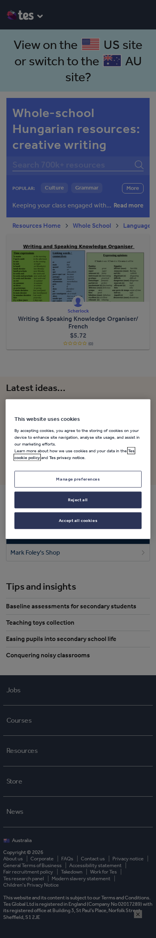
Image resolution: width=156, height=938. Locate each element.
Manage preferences (78, 479)
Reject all (78, 499)
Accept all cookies (78, 520)
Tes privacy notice (66, 457)
